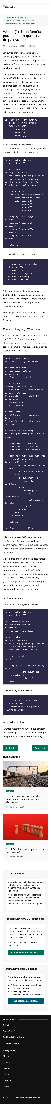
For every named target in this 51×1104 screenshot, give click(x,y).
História (6, 1062)
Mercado (7, 1056)
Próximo (38, 748)
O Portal (7, 1025)
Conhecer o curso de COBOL (25, 952)
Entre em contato (11, 1043)
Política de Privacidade (13, 1037)
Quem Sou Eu (9, 1031)
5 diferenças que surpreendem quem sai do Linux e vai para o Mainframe (23, 799)
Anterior (12, 748)
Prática (33, 46)
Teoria (6, 1074)
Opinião (6, 1068)
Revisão (7, 1080)
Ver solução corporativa (26, 1001)
